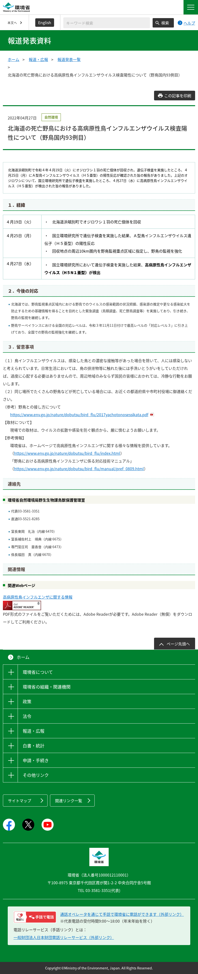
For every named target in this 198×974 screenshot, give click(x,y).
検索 (165, 23)
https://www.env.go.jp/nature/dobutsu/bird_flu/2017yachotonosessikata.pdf (79, 414)
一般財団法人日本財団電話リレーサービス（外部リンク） (64, 937)
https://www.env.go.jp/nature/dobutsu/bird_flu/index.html (67, 453)
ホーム (13, 59)
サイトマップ (19, 800)
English (44, 22)
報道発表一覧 (69, 59)
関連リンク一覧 (68, 800)
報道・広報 (38, 59)
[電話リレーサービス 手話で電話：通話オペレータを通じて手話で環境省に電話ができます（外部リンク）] (35, 917)
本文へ (12, 22)
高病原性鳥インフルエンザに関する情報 (37, 597)
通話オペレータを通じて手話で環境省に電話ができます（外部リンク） (122, 914)
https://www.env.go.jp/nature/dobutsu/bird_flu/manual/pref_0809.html (79, 468)
